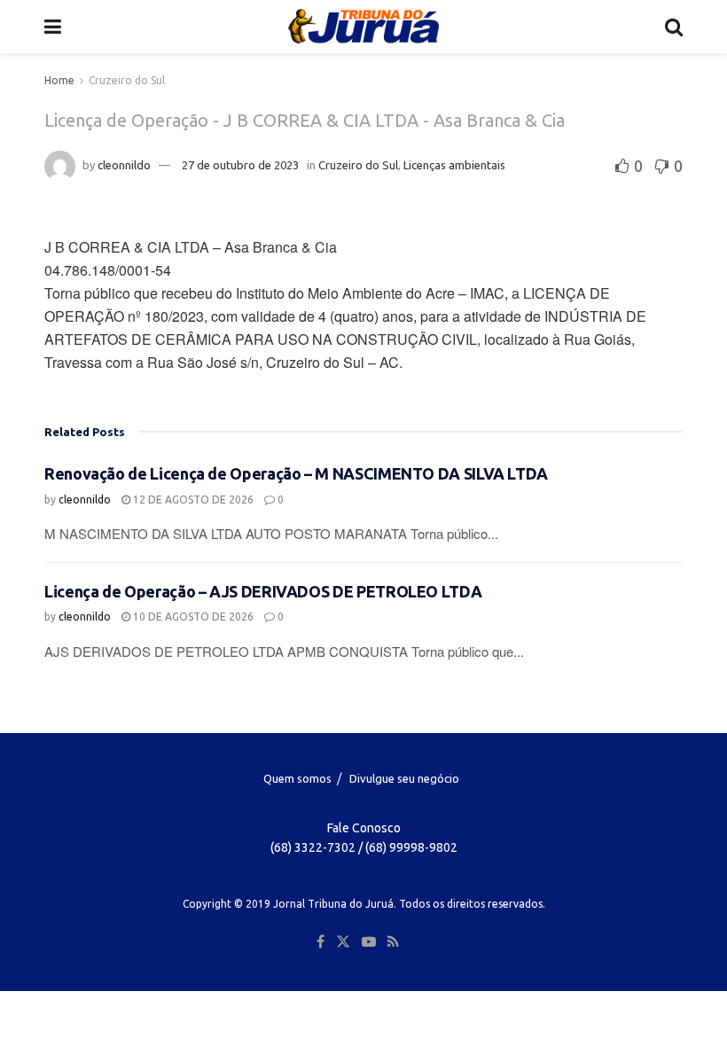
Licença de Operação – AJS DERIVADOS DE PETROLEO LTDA (262, 591)
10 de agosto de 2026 (192, 616)
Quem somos (297, 778)
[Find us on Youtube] (369, 942)
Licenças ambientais (454, 165)
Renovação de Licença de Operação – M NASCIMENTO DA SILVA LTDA (296, 473)
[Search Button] (674, 26)
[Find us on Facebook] (320, 942)
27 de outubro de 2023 (240, 165)
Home (59, 80)
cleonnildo (124, 165)
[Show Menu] (52, 26)
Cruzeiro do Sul (127, 80)
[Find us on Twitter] (343, 942)
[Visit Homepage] (363, 26)
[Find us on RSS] (393, 942)
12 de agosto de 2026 (192, 499)
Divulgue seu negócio (404, 778)
